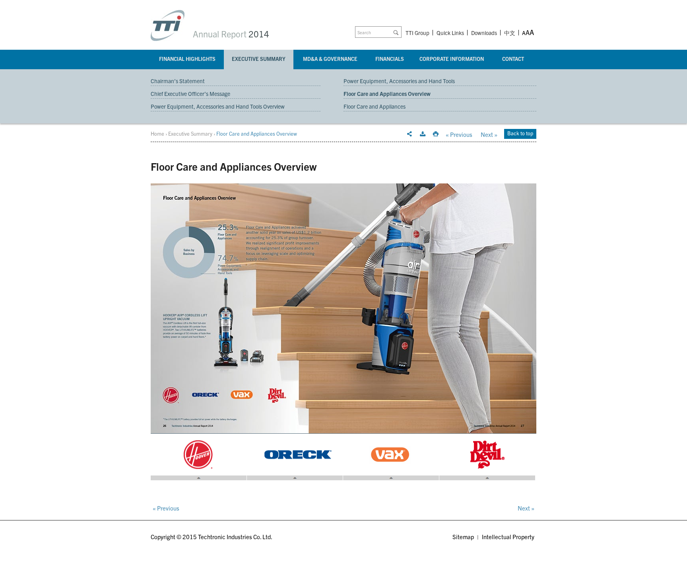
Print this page (436, 134)
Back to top (520, 133)
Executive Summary (258, 58)
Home (157, 133)
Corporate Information (451, 58)
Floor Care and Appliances (375, 106)
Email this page (409, 134)
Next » (489, 134)
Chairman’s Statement (178, 80)
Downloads (484, 32)
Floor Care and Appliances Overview (387, 93)
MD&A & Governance (330, 58)
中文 (509, 33)
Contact (513, 58)
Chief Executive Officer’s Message (190, 93)
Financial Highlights (187, 58)
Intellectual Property (508, 536)
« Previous (459, 134)
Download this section (422, 134)
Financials (389, 58)
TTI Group (417, 32)
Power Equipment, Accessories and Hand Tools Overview (218, 106)
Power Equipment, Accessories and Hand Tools (399, 80)
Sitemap (463, 536)
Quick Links (450, 32)
